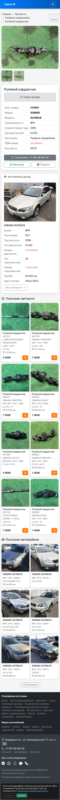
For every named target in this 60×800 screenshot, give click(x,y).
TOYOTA (16, 727)
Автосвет (48, 710)
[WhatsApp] (9, 763)
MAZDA (20, 730)
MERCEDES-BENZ (34, 730)
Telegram (45, 164)
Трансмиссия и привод (37, 704)
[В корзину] (25, 357)
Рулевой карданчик (17, 21)
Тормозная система (12, 704)
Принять (22, 795)
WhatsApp (18, 164)
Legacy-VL (10, 4)
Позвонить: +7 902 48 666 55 (32, 157)
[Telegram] (3, 763)
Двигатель (41, 700)
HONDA (26, 727)
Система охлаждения (13, 710)
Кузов (5, 700)
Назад (54, 19)
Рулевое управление (17, 17)
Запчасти (20, 14)
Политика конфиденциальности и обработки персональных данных (25, 771)
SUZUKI (35, 727)
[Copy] (4, 744)
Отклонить (9, 795)
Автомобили (20, 752)
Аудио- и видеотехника (13, 713)
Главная (6, 14)
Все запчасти (14, 287)
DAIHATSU (47, 727)
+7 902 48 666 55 (14, 748)
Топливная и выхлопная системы (31, 707)
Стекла (31, 713)
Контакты (35, 752)
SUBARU (6, 727)
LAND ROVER (8, 730)
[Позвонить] (26, 763)
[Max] (20, 763)
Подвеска (7, 707)
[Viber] (15, 763)
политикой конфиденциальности (33, 791)
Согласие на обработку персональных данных (26, 777)
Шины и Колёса (24, 717)
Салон (52, 700)
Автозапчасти (34, 710)
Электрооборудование (22, 700)
